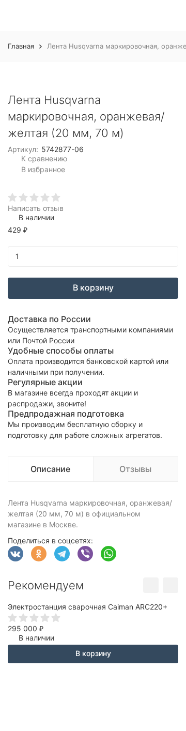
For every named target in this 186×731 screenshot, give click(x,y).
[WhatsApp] (108, 553)
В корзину (93, 287)
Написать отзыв (36, 208)
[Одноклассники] (39, 553)
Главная (21, 46)
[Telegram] (62, 553)
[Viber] (85, 553)
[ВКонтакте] (15, 553)
